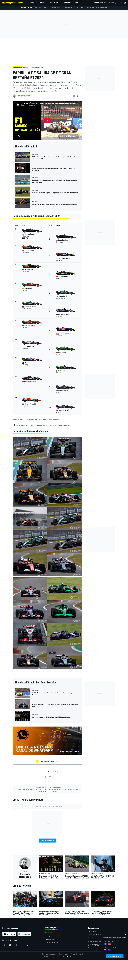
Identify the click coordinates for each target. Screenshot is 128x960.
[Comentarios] (79, 96)
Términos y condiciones (49, 954)
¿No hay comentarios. (47, 806)
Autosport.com (49, 939)
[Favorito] (74, 96)
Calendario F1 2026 (40, 8)
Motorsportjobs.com (51, 936)
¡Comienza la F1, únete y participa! (96, 8)
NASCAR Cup (54, 3)
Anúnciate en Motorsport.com (97, 935)
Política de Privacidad (77, 954)
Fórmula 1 (21, 3)
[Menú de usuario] (125, 3)
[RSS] (27, 945)
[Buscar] (121, 3)
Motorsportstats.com (51, 942)
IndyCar (32, 3)
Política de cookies (63, 954)
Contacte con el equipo (95, 938)
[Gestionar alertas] (50, 777)
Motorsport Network (55, 957)
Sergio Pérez (69, 8)
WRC (76, 3)
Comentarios (92, 931)
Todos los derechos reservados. (73, 957)
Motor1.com (48, 933)
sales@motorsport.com (95, 941)
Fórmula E (66, 3)
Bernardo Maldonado (24, 95)
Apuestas (80, 8)
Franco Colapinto (55, 8)
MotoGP (42, 3)
